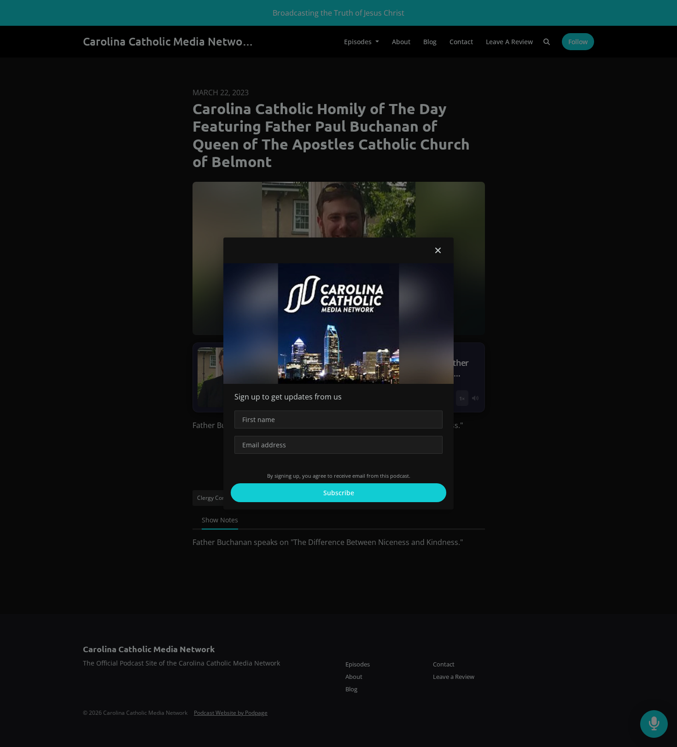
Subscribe (338, 492)
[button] (438, 250)
